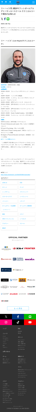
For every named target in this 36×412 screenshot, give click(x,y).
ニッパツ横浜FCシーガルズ (8, 393)
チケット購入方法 (21, 343)
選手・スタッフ (6, 359)
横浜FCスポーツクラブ (7, 391)
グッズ (21, 187)
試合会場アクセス (21, 360)
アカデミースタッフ (22, 389)
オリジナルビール (21, 377)
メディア (22, 201)
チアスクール (21, 395)
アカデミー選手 (21, 387)
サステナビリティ (6, 389)
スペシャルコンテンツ (22, 375)
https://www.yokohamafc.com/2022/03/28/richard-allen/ (15, 174)
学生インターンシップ (7, 402)
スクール (22, 223)
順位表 (19, 333)
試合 (21, 182)
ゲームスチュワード (7, 400)
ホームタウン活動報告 (26, 206)
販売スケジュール (21, 345)
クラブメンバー (24, 192)
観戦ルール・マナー (22, 362)
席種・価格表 (21, 341)
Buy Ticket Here (21, 349)
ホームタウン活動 (6, 395)
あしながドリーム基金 (7, 398)
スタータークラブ (7, 196)
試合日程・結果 (21, 385)
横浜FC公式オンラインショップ (24, 369)
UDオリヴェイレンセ (8, 219)
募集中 (4, 228)
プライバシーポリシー (18, 406)
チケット (5, 3)
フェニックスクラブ (22, 391)
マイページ (10, 3)
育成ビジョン (21, 383)
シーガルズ (23, 219)
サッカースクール (21, 393)
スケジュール (5, 360)
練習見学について (6, 362)
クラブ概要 (5, 383)
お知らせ (4, 182)
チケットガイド (21, 339)
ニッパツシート (21, 347)
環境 (3, 214)
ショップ (1, 3)
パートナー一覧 (6, 396)
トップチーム (6, 192)
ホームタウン (5, 338)
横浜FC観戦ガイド (22, 359)
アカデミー (5, 223)
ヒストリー (5, 387)
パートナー (5, 201)
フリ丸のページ (6, 385)
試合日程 (20, 331)
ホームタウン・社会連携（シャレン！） (9, 207)
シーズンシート (24, 196)
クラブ (21, 214)
